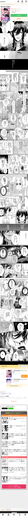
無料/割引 (8, 509)
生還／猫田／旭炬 (15, 10)
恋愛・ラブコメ (12, 4)
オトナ (25, 509)
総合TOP (3, 509)
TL (14, 509)
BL (19, 509)
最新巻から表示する (23, 366)
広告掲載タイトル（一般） (6, 393)
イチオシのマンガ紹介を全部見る (14, 486)
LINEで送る (11, 408)
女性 (6, 4)
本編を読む (19, 18)
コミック (2, 4)
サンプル (19, 15)
